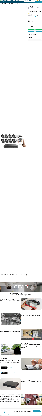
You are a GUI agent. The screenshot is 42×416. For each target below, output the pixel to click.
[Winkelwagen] (41, 1)
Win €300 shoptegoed (29, 0)
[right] (26, 140)
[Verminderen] (28, 26)
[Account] (39, 2)
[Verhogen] (30, 26)
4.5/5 (39, 0)
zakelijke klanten (34, 34)
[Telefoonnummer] (36, 2)
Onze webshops (25, 0)
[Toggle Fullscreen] (26, 6)
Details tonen (9, 414)
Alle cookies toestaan (37, 411)
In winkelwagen (34, 29)
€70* (22, 0)
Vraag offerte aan (35, 31)
